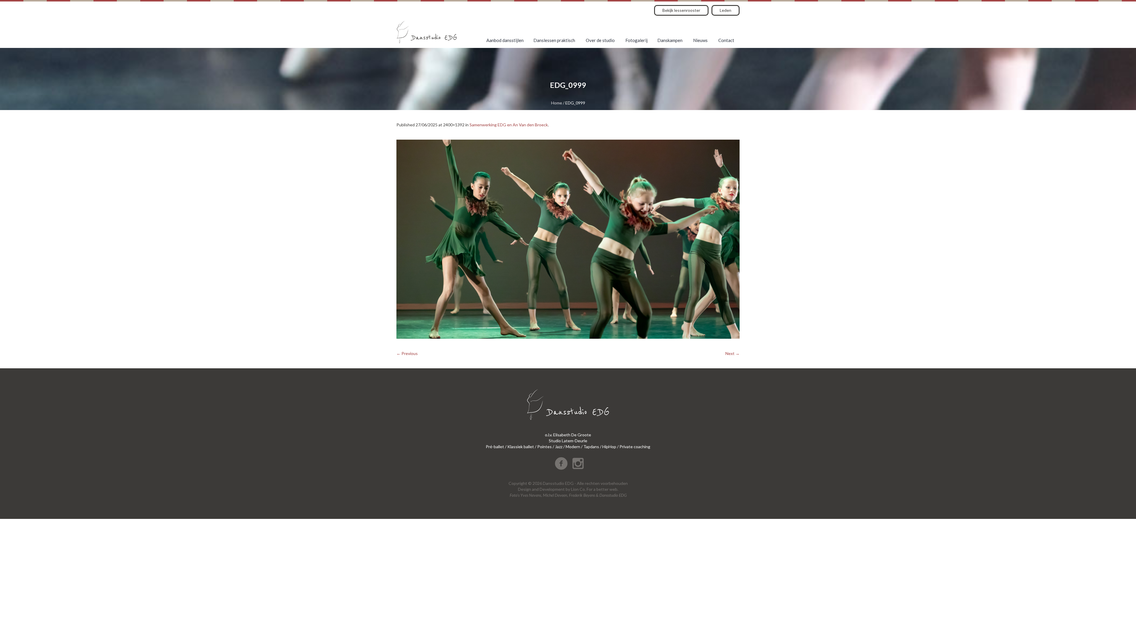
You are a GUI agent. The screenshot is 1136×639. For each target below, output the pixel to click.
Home (556, 102)
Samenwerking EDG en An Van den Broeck (508, 124)
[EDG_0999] (568, 239)
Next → (732, 353)
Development (552, 489)
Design (524, 489)
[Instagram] (578, 463)
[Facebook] (561, 463)
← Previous (407, 353)
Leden (725, 10)
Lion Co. (578, 489)
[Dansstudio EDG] (426, 32)
